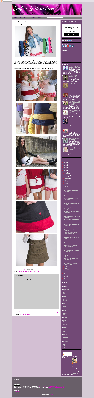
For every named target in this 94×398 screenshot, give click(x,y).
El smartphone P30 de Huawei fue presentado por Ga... (71, 201)
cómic (64, 306)
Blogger (51, 394)
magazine (65, 324)
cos (64, 307)
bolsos (64, 296)
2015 (65, 275)
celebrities (65, 300)
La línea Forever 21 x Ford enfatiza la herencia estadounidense (74, 139)
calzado (64, 297)
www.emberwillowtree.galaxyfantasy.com (56, 387)
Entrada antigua (55, 312)
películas (65, 334)
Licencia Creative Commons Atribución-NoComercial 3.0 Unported (51, 386)
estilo (31, 271)
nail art (64, 330)
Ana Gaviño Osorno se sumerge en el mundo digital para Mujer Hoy (74, 67)
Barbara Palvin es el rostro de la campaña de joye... (70, 246)
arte (64, 292)
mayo (66, 184)
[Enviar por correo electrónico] (28, 269)
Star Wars (65, 340)
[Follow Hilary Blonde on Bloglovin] (67, 40)
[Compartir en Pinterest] (32, 269)
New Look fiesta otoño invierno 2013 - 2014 (73, 76)
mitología (65, 327)
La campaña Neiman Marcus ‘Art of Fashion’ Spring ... (71, 264)
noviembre (67, 175)
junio (66, 183)
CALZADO (26, 17)
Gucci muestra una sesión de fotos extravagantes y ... (71, 199)
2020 (65, 170)
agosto (66, 180)
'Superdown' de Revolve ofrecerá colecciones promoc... (70, 233)
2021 (65, 168)
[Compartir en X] (30, 269)
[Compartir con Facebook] (31, 269)
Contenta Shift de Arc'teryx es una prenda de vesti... (71, 209)
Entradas (66, 353)
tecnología (65, 341)
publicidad (37, 271)
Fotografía (65, 314)
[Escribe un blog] (29, 269)
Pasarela (65, 333)
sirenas (64, 338)
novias (64, 331)
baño (64, 293)
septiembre (67, 178)
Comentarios (66, 354)
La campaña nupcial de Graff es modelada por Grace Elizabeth (74, 111)
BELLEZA (39, 17)
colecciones (24, 271)
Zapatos (65, 347)
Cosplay (65, 309)
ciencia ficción (66, 302)
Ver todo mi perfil (75, 373)
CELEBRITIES (32, 17)
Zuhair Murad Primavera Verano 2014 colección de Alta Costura (75, 84)
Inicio (38, 312)
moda (34, 271)
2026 (65, 160)
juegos (64, 320)
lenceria (65, 321)
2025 (65, 162)
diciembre (67, 173)
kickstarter (20, 267)
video (64, 344)
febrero (66, 268)
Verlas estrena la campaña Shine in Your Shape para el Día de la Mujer (74, 148)
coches (64, 303)
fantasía (64, 313)
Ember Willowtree (33, 8)
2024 (65, 164)
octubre (66, 176)
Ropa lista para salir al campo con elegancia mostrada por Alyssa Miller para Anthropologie (74, 103)
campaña (65, 299)
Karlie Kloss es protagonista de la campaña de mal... (71, 243)
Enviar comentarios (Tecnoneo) (25, 314)
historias (65, 317)
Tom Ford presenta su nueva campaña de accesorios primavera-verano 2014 (74, 120)
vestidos (65, 342)
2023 (65, 165)
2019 (65, 172)
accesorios (20, 271)
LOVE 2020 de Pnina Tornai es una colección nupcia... (71, 207)
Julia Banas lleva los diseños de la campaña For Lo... (71, 241)
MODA (21, 17)
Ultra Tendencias (27, 267)
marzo (66, 266)
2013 (65, 278)
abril (66, 186)
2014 (65, 276)
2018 (65, 271)
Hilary (75, 363)
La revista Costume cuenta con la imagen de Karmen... (71, 254)
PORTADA (15, 17)
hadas (64, 316)
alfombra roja (66, 289)
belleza (64, 295)
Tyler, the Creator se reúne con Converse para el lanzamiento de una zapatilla (74, 130)
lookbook (65, 323)
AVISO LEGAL (17, 391)
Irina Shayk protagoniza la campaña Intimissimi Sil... (71, 261)
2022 (65, 167)
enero (66, 269)
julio (66, 181)
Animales (65, 290)
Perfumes (65, 335)
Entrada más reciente (19, 312)
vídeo (64, 345)
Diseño (28, 271)
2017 (65, 273)
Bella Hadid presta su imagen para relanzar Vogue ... (71, 235)
